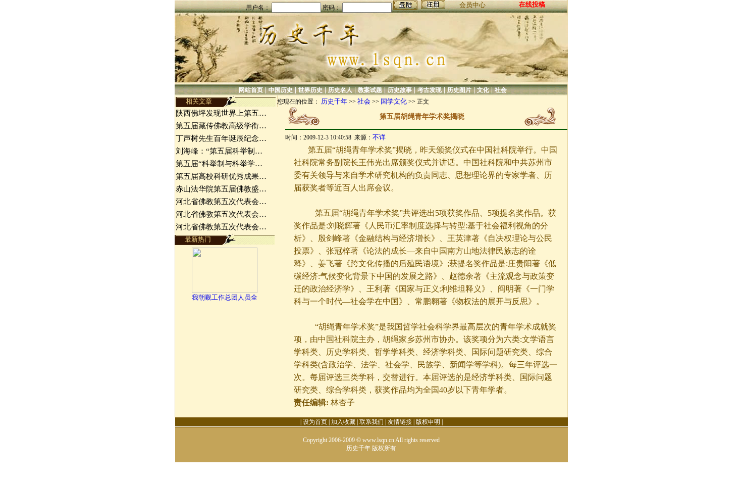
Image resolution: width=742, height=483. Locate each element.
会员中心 (472, 5)
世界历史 (310, 89)
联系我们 (371, 421)
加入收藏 (343, 421)
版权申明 (428, 421)
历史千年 (334, 101)
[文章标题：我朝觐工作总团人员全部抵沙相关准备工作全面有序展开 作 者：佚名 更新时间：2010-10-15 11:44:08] (224, 291)
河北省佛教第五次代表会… (221, 202)
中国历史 (281, 89)
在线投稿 (532, 4)
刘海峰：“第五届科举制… (219, 151)
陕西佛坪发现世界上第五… (221, 113)
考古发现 (429, 89)
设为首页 (315, 421)
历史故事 (400, 89)
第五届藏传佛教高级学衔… (221, 126)
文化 (483, 89)
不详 (379, 137)
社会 (501, 89)
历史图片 (459, 89)
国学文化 (394, 101)
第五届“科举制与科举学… (219, 164)
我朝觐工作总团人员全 (224, 297)
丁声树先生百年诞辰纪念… (221, 138)
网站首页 (251, 89)
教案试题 (370, 89)
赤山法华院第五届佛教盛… (221, 189)
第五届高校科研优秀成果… (221, 176)
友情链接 (400, 421)
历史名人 (340, 89)
